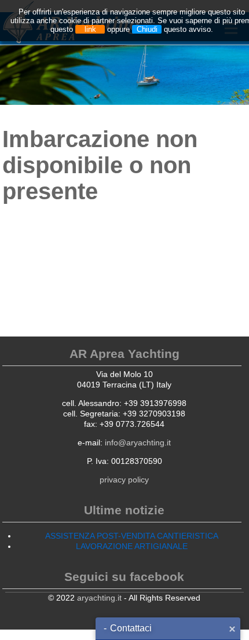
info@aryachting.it (138, 442)
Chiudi (147, 29)
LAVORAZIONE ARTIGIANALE (132, 546)
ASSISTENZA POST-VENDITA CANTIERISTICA (131, 535)
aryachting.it (99, 597)
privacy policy (124, 479)
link (90, 29)
